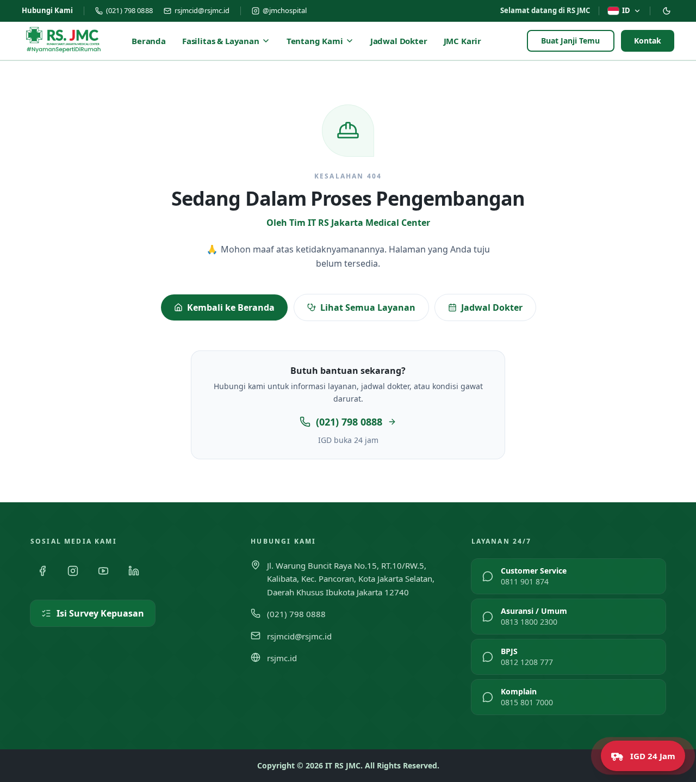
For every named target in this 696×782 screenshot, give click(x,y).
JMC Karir (463, 40)
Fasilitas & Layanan (220, 40)
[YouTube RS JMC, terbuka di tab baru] (103, 571)
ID (626, 10)
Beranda (149, 40)
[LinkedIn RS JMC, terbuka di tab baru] (134, 571)
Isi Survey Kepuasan (100, 613)
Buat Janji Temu (570, 40)
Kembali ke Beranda (231, 307)
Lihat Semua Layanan (367, 307)
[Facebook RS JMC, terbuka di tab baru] (42, 571)
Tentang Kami (315, 40)
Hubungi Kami (47, 10)
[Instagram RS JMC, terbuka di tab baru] (73, 571)
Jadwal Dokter (398, 40)
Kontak (647, 40)
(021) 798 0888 (129, 10)
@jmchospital (285, 10)
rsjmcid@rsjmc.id (202, 10)
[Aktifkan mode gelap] (666, 11)
